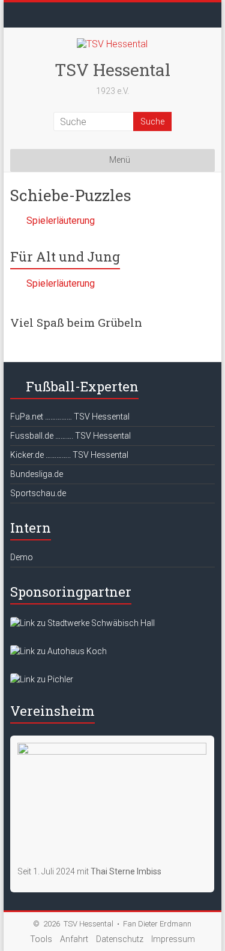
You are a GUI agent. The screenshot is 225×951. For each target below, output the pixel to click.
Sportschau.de (38, 493)
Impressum (173, 939)
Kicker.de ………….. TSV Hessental (69, 455)
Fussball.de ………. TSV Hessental (70, 435)
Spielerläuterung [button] (60, 220)
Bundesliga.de (36, 474)
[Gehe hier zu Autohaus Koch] (58, 651)
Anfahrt (74, 939)
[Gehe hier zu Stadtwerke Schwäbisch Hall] (82, 623)
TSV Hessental (112, 70)
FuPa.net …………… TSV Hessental (70, 416)
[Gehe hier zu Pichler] (41, 679)
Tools (41, 939)
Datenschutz (119, 939)
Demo (21, 557)
